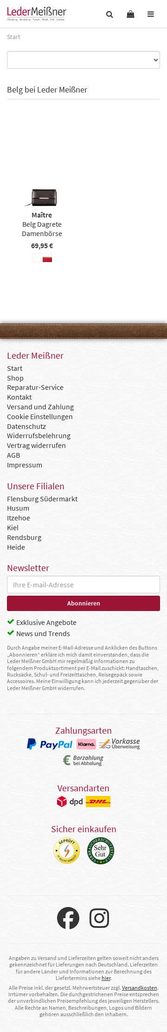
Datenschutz (26, 426)
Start (14, 368)
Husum (18, 508)
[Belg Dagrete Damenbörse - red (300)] (47, 259)
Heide (16, 547)
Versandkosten (139, 987)
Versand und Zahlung (40, 406)
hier (106, 977)
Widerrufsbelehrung (39, 435)
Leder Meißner (36, 14)
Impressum (24, 464)
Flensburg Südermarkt (42, 498)
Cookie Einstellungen (40, 416)
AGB (13, 455)
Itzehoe (18, 517)
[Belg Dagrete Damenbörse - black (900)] (36, 259)
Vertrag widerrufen (36, 445)
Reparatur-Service (35, 387)
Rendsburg (24, 537)
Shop (15, 377)
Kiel (13, 527)
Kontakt (19, 396)
